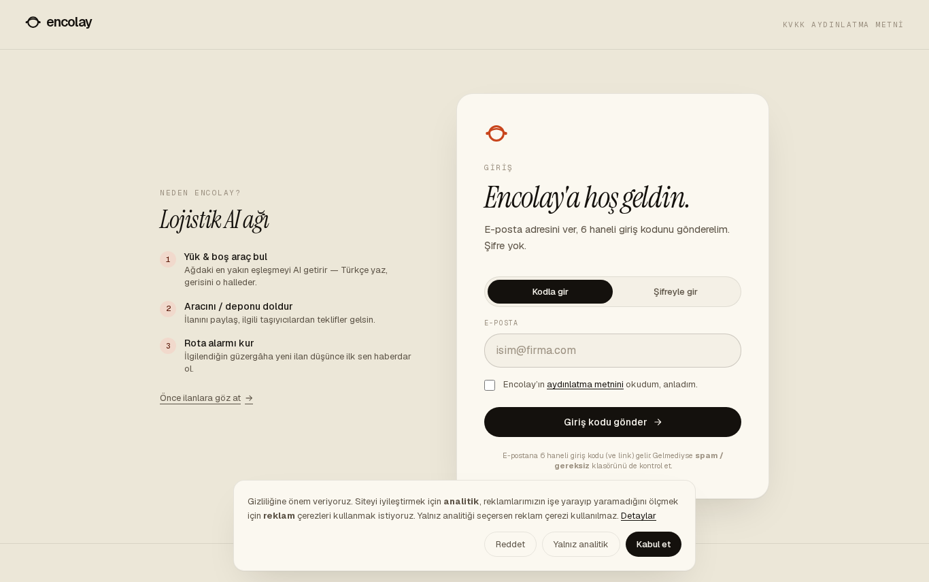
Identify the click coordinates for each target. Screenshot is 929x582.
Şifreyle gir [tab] (676, 291)
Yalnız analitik (581, 544)
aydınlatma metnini (585, 384)
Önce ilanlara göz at (206, 398)
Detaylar (638, 515)
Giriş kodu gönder (605, 422)
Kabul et (654, 544)
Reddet (510, 544)
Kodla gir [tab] (551, 291)
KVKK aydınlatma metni (844, 24)
